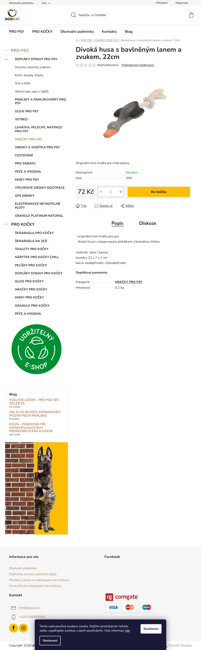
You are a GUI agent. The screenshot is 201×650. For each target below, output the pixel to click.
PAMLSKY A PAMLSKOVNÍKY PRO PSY (40, 101)
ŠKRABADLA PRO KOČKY (34, 233)
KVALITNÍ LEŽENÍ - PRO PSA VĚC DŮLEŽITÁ (34, 401)
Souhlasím (151, 629)
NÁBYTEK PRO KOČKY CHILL (37, 257)
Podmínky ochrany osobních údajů (33, 574)
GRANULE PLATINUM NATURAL (39, 216)
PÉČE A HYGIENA (28, 172)
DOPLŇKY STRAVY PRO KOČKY (38, 273)
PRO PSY (20, 50)
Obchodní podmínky (21, 3)
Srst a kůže (22, 83)
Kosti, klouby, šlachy (29, 75)
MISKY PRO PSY (27, 180)
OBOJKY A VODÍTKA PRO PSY (37, 147)
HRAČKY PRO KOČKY (31, 289)
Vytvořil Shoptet (180, 645)
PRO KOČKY (23, 224)
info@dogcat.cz (29, 608)
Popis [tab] (117, 223)
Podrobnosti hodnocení (138, 65)
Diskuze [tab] (147, 223)
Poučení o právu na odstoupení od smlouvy (39, 580)
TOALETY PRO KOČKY (31, 249)
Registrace (181, 3)
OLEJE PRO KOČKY (29, 281)
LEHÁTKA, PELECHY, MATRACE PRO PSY (38, 129)
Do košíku (159, 192)
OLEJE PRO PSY (26, 111)
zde (127, 630)
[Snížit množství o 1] (101, 192)
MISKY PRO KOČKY (29, 297)
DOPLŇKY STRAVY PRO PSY (36, 59)
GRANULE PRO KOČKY (32, 306)
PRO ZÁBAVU (25, 163)
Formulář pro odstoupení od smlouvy (35, 586)
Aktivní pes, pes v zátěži (32, 91)
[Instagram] (23, 628)
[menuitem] (16, 31)
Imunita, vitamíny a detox (32, 67)
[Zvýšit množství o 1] (120, 192)
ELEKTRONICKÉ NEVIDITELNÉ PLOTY (37, 206)
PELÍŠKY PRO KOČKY (31, 265)
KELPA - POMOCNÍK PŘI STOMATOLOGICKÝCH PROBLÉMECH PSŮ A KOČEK (31, 428)
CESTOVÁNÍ (24, 155)
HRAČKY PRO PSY (28, 139)
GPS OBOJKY (24, 196)
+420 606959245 (32, 617)
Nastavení (50, 640)
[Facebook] (13, 628)
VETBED (21, 119)
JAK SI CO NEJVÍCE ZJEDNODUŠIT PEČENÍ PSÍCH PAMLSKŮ (34, 414)
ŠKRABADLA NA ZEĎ (31, 241)
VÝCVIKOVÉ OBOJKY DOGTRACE (40, 188)
